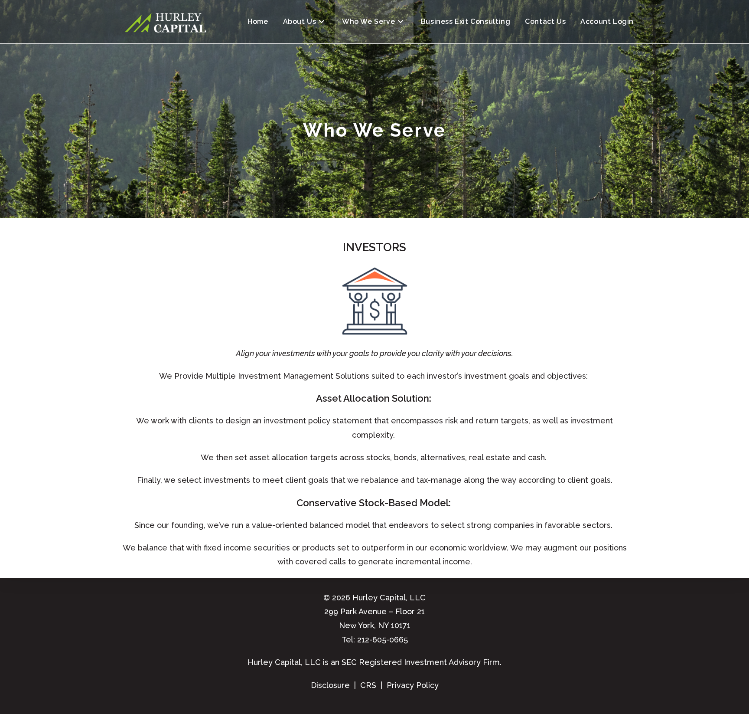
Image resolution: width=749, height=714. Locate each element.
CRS (368, 685)
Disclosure (330, 685)
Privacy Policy (413, 685)
